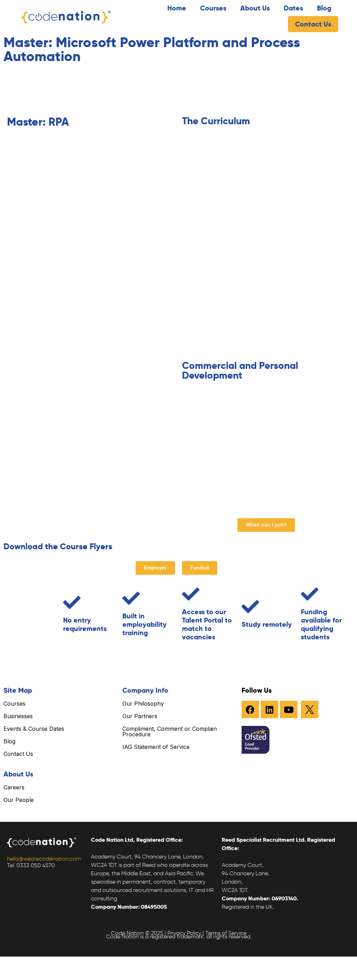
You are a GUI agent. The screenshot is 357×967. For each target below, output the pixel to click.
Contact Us (313, 24)
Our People (18, 799)
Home (176, 8)
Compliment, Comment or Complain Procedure (169, 731)
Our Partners (139, 716)
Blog (324, 8)
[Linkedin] (269, 709)
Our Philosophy (143, 703)
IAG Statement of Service (156, 746)
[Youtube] (288, 709)
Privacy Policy (184, 933)
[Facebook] (250, 709)
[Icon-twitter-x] (309, 709)
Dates (293, 8)
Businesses (18, 716)
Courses (213, 8)
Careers (13, 787)
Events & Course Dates (33, 728)
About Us (255, 8)
